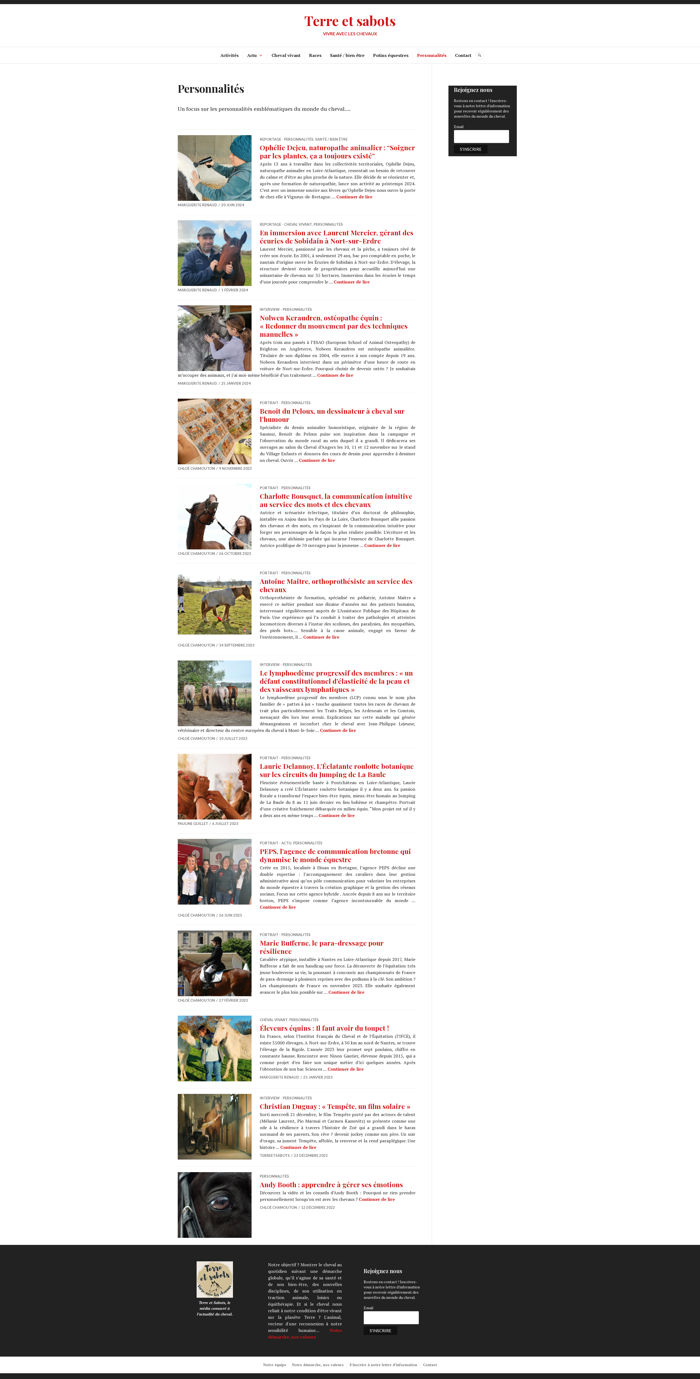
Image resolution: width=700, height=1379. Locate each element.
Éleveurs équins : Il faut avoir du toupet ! (324, 1027)
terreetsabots (275, 1155)
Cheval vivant (286, 55)
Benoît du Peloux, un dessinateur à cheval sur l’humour (332, 415)
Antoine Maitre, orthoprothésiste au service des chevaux (336, 585)
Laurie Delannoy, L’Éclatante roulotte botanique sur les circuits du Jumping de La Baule (337, 770)
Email (459, 126)
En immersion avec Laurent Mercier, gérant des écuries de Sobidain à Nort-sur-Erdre (336, 236)
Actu (252, 55)
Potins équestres (391, 55)
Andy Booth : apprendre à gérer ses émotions (331, 1184)
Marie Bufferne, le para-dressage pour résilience (321, 946)
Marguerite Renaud (197, 205)
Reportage (270, 139)
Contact (463, 55)
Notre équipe (274, 1364)
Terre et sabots (350, 20)
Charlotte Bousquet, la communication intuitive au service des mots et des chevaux (336, 500)
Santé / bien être (347, 55)
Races (315, 55)
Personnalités (432, 55)
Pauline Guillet (193, 823)
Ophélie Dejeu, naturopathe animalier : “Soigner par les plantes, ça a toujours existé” (337, 151)
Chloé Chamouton (196, 468)
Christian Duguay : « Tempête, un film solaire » (335, 1106)
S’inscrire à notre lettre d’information (383, 1364)
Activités (229, 55)
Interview (270, 309)
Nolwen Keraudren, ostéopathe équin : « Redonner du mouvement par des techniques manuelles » (334, 325)
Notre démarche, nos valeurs (318, 1364)
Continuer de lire (354, 197)
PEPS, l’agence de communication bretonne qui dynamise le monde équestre (335, 855)
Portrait (269, 403)
